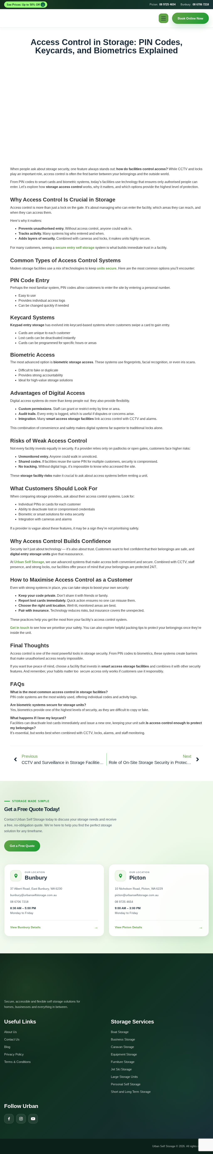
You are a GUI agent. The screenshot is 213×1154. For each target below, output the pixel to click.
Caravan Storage (122, 1047)
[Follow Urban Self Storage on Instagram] (21, 1119)
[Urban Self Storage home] (20, 18)
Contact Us (12, 1039)
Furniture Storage (122, 1062)
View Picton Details (159, 927)
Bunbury (36, 878)
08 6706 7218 (19, 901)
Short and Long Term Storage (131, 1091)
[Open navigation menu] (163, 18)
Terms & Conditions (17, 1062)
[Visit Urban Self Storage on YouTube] (33, 1119)
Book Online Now (190, 18)
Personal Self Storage (125, 1084)
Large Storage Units (124, 1076)
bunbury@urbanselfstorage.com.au (33, 895)
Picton (137, 878)
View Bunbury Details (54, 927)
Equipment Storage (124, 1054)
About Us (10, 1032)
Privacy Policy (14, 1054)
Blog (7, 1047)
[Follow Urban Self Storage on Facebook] (9, 1119)
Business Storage (123, 1039)
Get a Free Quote (22, 846)
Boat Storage (120, 1032)
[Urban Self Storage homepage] (35, 981)
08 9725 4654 (124, 901)
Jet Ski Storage (121, 1069)
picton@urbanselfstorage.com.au (137, 895)
